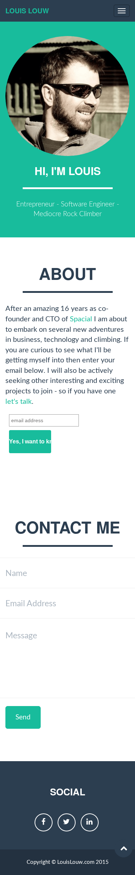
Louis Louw (27, 10)
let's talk (18, 401)
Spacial (81, 319)
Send (23, 717)
